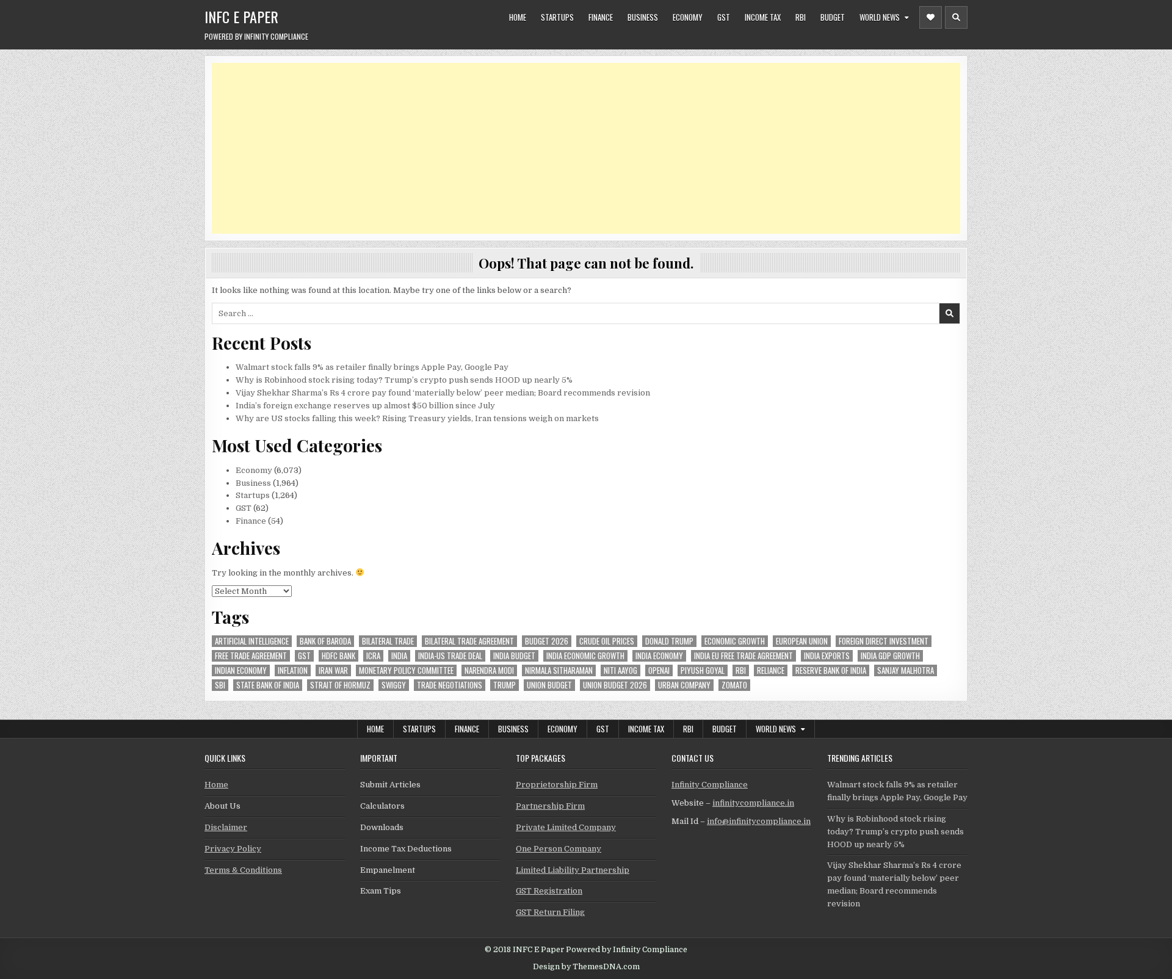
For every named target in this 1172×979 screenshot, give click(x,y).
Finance (600, 17)
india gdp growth (890, 656)
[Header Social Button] (930, 17)
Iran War (333, 670)
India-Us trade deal (450, 656)
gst (304, 656)
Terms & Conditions (243, 870)
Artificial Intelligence (252, 641)
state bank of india (267, 685)
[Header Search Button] (956, 17)
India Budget (514, 656)
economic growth (734, 641)
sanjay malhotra (905, 670)
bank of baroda (325, 641)
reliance (770, 670)
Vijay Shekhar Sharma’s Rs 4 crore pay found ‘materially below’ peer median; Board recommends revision (443, 392)
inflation (293, 670)
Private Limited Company (566, 827)
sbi (220, 685)
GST (723, 17)
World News (879, 17)
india (399, 656)
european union (802, 641)
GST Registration (549, 890)
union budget (549, 685)
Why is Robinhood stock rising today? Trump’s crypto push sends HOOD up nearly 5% (404, 380)
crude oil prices (606, 641)
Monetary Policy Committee (406, 670)
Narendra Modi (489, 670)
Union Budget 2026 (615, 685)
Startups (557, 17)
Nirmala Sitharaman (559, 670)
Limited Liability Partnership (572, 870)
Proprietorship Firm (557, 784)
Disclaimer (225, 827)
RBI (800, 17)
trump (504, 685)
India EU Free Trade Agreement (743, 656)
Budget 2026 (546, 641)
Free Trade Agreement (251, 656)
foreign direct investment (883, 641)
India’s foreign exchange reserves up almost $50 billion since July (365, 405)
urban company (684, 685)
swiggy (394, 685)
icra (373, 656)
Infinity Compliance (709, 784)
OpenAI (659, 670)
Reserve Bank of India (830, 670)
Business (643, 17)
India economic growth (585, 656)
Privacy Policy (232, 848)
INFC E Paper (241, 16)
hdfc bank (338, 656)
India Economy (659, 656)
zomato (734, 685)
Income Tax (763, 17)
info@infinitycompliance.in (759, 821)
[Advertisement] (578, 148)
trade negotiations (449, 685)
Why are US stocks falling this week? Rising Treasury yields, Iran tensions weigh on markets (417, 418)
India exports (827, 656)
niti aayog (620, 670)
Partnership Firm (550, 806)
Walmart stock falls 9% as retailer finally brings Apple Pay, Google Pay (372, 367)
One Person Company (558, 848)
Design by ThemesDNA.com (586, 967)
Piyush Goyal (703, 670)
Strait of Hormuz (340, 685)
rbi (741, 670)
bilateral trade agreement (469, 641)
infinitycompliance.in (753, 802)
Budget (832, 17)
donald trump (669, 641)
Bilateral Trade (388, 641)
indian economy (241, 670)
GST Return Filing (550, 912)
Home (517, 17)
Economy (688, 17)
